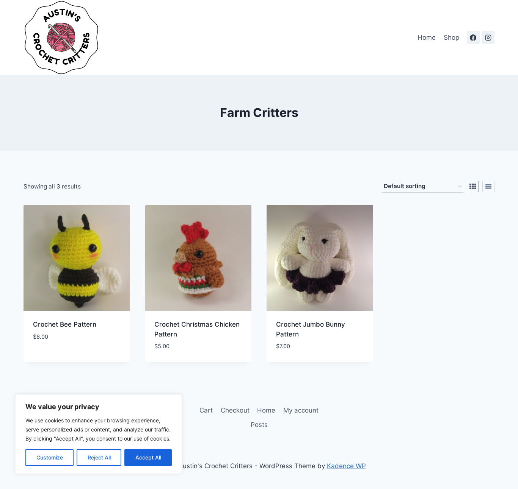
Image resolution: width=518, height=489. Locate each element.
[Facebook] (473, 37)
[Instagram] (488, 37)
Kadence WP (346, 466)
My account (301, 410)
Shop (451, 37)
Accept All (148, 457)
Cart (206, 410)
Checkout (235, 410)
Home (427, 37)
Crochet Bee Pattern (64, 324)
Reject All (99, 457)
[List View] (488, 186)
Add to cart (52, 359)
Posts (259, 424)
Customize (49, 457)
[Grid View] (473, 186)
